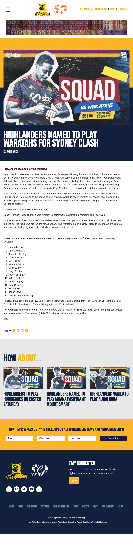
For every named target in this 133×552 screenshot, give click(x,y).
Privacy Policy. (31, 522)
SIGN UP (74, 480)
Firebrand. (103, 522)
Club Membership (61, 506)
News (95, 506)
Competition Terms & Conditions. (79, 522)
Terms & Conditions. (44, 522)
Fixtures (45, 506)
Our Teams (32, 506)
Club (120, 506)
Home (20, 506)
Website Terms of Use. (59, 522)
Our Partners (108, 506)
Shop (75, 506)
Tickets (85, 506)
